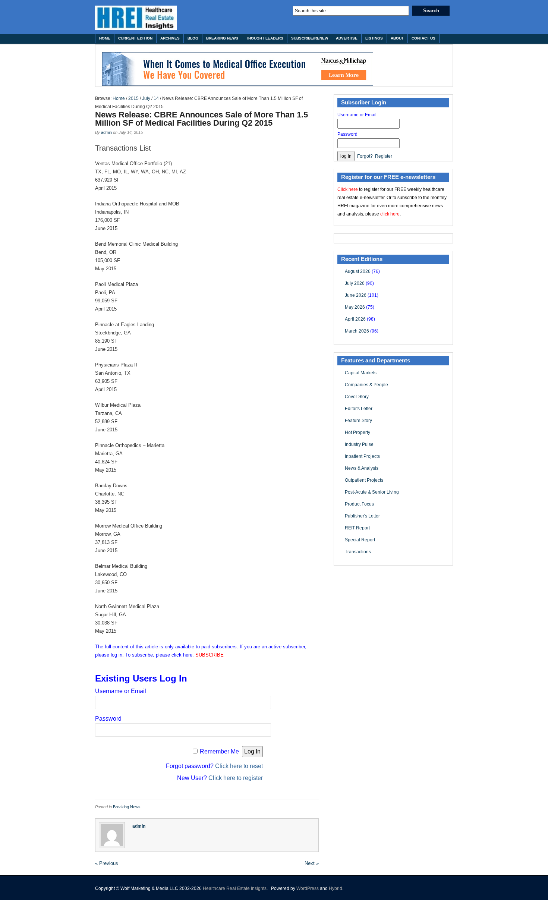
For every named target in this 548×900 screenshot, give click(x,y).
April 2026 (355, 319)
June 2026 (355, 295)
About (397, 38)
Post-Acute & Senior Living (372, 492)
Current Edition (135, 38)
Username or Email (120, 691)
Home (104, 38)
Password (108, 718)
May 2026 (355, 307)
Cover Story (357, 396)
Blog (193, 38)
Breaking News (222, 38)
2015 (133, 98)
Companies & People (366, 384)
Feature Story (358, 420)
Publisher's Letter (362, 516)
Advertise (347, 38)
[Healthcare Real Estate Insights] (136, 18)
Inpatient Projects (362, 456)
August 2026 (358, 271)
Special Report (360, 539)
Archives (170, 38)
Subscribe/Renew (309, 38)
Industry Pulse (359, 444)
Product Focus (359, 504)
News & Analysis (361, 468)
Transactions (358, 551)
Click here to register (235, 778)
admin (106, 132)
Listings (374, 38)
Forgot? (365, 156)
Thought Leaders (264, 38)
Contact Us (423, 38)
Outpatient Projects (364, 480)
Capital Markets (361, 372)
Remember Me (219, 751)
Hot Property (357, 432)
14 (156, 98)
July (146, 98)
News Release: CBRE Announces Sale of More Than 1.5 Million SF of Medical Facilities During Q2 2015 (201, 119)
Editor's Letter (358, 408)
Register (383, 156)
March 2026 (357, 331)
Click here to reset (239, 766)
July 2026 (355, 283)
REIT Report (357, 528)
